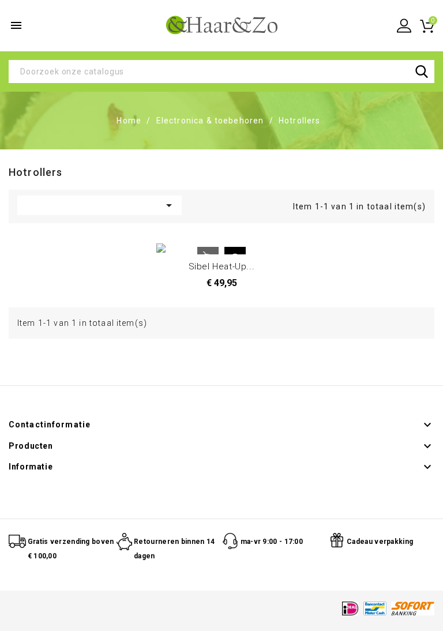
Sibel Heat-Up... (222, 266)
